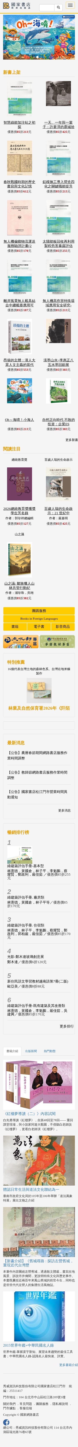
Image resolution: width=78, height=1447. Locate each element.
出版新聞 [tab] (31, 1035)
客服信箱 (26, 1393)
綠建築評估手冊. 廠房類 (25, 882)
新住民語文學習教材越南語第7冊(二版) (37, 966)
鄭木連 (12, 947)
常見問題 (26, 1388)
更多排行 (67, 1011)
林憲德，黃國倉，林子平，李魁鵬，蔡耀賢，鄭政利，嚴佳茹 (37, 857)
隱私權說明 (60, 1388)
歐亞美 (12, 971)
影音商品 (63, 611)
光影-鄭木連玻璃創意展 (25, 942)
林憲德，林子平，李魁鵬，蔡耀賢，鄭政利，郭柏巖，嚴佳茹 (37, 917)
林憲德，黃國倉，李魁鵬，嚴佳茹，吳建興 (37, 997)
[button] (8, 31)
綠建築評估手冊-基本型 (25, 851)
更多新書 (72, 424)
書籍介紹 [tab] (12, 1035)
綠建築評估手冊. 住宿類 (25, 910)
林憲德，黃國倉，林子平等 (28, 887)
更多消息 (64, 795)
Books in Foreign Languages (39, 603)
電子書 (39, 611)
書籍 (15, 611)
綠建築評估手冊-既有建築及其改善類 (36, 991)
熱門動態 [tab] (50, 1035)
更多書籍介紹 (68, 1349)
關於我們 (9, 1388)
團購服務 (39, 595)
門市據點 (9, 1393)
